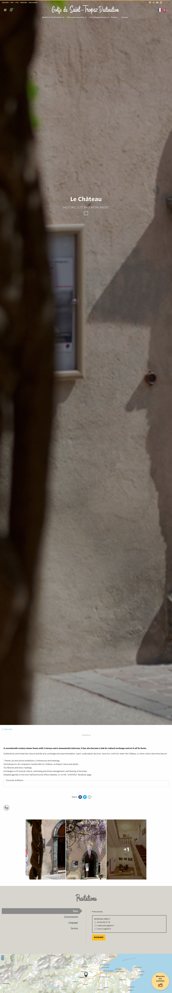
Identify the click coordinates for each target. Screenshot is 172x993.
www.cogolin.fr (104, 929)
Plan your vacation (75, 17)
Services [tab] (74, 928)
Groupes (5, 2)
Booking (98, 937)
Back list (8, 729)
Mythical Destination (52, 17)
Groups (124, 17)
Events (114, 17)
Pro (12, 2)
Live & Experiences (98, 17)
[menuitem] (52, 17)
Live (16, 2)
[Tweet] (84, 797)
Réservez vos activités (160, 978)
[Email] (89, 797)
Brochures (33, 2)
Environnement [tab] (71, 916)
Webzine (23, 2)
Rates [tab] (75, 911)
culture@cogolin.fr (105, 925)
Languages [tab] (73, 922)
